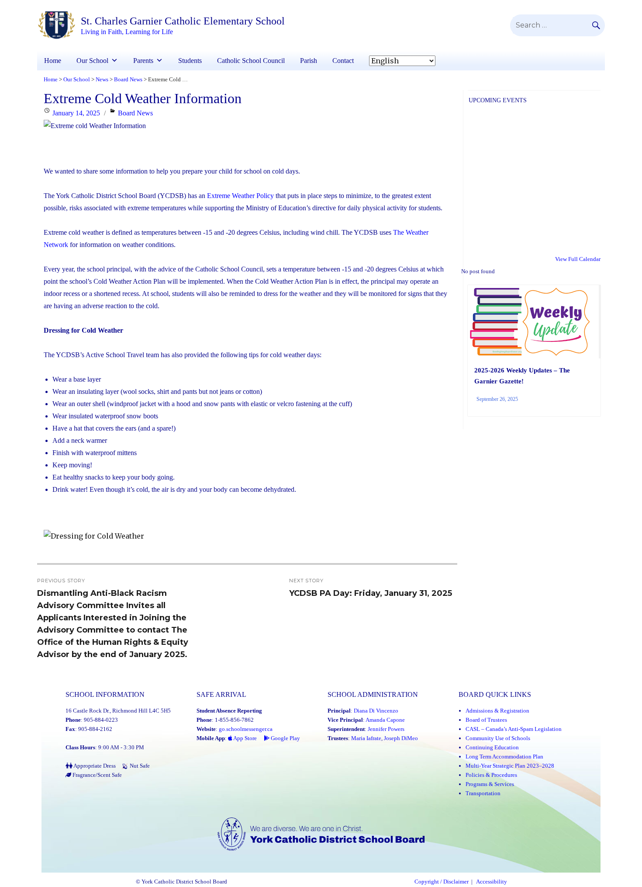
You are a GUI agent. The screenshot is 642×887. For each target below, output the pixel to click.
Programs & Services (490, 784)
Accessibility (491, 882)
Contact (343, 60)
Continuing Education (492, 747)
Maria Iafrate (366, 738)
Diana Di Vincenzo (376, 710)
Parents (143, 60)
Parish (308, 60)
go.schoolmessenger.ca (246, 729)
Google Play (284, 738)
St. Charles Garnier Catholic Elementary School (183, 21)
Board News (135, 113)
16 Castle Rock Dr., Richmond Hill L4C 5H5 (118, 710)
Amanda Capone (385, 720)
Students (190, 60)
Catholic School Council (251, 60)
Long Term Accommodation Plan (504, 756)
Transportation (483, 793)
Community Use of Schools (498, 738)
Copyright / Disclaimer (441, 882)
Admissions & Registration (497, 710)
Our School (92, 60)
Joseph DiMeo (401, 738)
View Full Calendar (578, 259)
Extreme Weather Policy (239, 195)
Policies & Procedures (491, 775)
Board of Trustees (486, 720)
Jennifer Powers (386, 729)
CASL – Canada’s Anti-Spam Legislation (514, 729)
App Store (244, 738)
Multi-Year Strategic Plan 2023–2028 (510, 765)
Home (52, 60)
